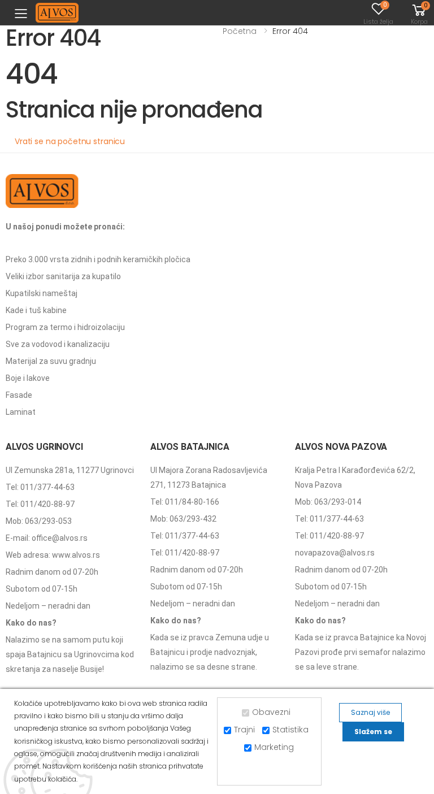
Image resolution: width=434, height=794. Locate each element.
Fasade (19, 395)
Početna (240, 31)
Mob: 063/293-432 (183, 518)
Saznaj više (370, 712)
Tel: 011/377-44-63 (40, 487)
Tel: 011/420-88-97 (40, 504)
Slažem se (373, 731)
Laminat (21, 411)
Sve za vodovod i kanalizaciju (58, 344)
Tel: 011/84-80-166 (184, 501)
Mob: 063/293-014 (328, 501)
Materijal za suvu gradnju (51, 361)
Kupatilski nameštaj (41, 293)
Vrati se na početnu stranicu (70, 141)
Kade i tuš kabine (36, 310)
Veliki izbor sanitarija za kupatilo (63, 276)
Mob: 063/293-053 (39, 521)
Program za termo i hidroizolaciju (65, 327)
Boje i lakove (28, 378)
